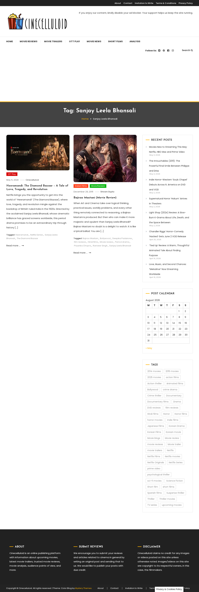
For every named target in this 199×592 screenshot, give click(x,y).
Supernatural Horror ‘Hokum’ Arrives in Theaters (168, 201)
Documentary (173, 395)
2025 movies (154, 377)
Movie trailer (174, 444)
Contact (127, 3)
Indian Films (81, 186)
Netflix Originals (155, 462)
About (118, 3)
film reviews (80, 241)
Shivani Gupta (107, 191)
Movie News (94, 41)
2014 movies (154, 371)
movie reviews (155, 444)
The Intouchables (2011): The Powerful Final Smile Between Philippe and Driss (169, 165)
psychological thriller (158, 474)
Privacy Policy (186, 3)
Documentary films (158, 401)
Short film (152, 486)
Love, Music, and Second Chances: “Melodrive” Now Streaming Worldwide (167, 269)
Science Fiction (174, 480)
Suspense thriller (175, 492)
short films (168, 486)
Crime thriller (154, 395)
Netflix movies (172, 456)
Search (186, 50)
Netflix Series (36, 234)
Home (9, 41)
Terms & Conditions (166, 3)
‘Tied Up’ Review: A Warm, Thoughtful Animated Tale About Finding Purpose (169, 250)
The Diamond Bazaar (27, 238)
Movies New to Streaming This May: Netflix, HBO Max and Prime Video (168, 149)
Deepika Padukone (122, 238)
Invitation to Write (144, 3)
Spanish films (154, 492)
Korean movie (173, 432)
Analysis (135, 41)
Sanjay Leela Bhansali (120, 245)
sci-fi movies (154, 480)
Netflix (170, 450)
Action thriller (154, 383)
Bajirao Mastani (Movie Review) (95, 197)
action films (172, 377)
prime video (153, 468)
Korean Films (154, 432)
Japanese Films (155, 426)
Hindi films (93, 241)
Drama (177, 401)
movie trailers (154, 450)
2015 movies (172, 371)
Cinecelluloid (32, 179)
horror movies (154, 420)
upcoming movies (172, 505)
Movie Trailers (53, 41)
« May (149, 348)
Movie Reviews (28, 41)
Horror (166, 413)
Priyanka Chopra (82, 245)
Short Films (115, 41)
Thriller (151, 498)
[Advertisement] (99, 78)
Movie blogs (153, 438)
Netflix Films (153, 456)
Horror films (181, 413)
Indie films (172, 420)
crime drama (170, 389)
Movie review (106, 241)
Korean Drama (177, 426)
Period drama (122, 241)
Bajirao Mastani (90, 238)
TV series (152, 505)
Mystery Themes (83, 588)
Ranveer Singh (100, 245)
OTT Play (74, 41)
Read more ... (13, 245)
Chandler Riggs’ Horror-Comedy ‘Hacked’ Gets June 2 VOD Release (167, 234)
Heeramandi (21, 234)
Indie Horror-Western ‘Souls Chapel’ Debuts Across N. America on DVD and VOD (168, 184)
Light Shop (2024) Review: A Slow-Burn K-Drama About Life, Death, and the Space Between (169, 217)
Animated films (175, 383)
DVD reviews (154, 407)
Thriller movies (167, 498)
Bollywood (105, 238)
